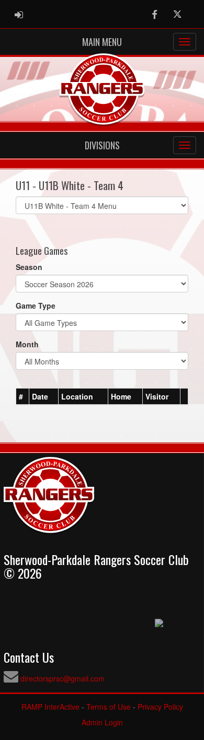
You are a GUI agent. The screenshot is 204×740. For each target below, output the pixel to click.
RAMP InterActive (50, 706)
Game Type (35, 305)
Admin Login (102, 722)
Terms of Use (108, 706)
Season (29, 267)
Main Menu (102, 42)
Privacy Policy (160, 706)
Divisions (102, 145)
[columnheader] (22, 396)
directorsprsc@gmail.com (62, 678)
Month (27, 344)
